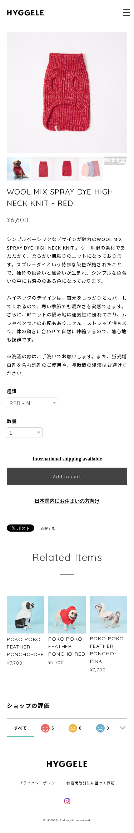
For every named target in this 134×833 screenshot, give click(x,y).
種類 (12, 391)
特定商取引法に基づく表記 (90, 782)
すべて (21, 728)
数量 (12, 421)
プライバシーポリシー (39, 782)
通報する (48, 529)
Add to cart (67, 476)
